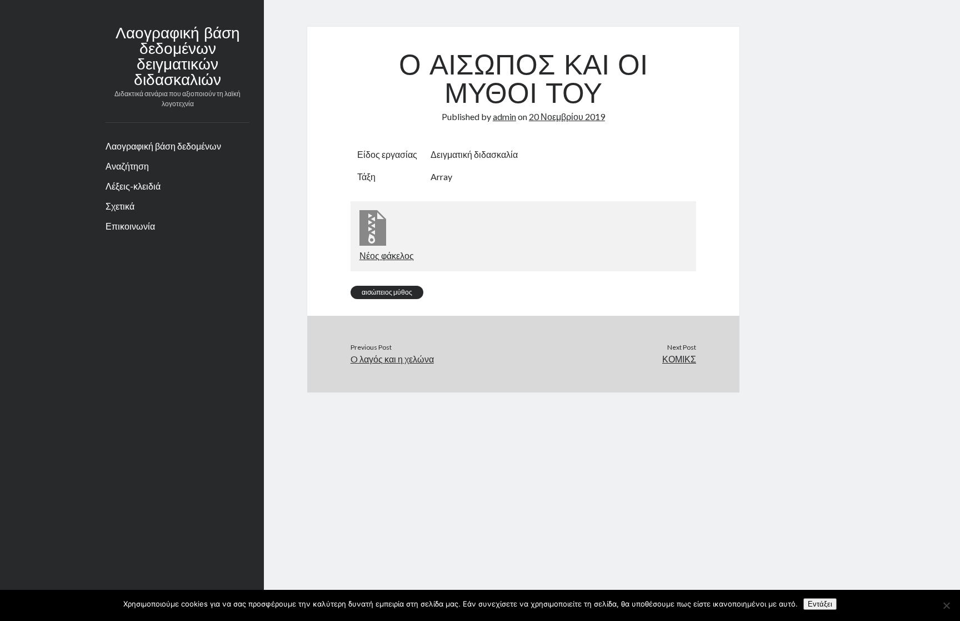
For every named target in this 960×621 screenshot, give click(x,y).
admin (504, 116)
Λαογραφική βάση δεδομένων (163, 146)
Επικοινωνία (130, 226)
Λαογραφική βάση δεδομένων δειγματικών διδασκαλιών (178, 58)
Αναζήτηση (127, 166)
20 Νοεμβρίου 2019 (567, 116)
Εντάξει (820, 604)
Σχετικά (120, 206)
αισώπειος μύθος (387, 292)
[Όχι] (946, 605)
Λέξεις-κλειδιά (133, 186)
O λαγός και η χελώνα (392, 359)
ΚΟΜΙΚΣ (679, 359)
